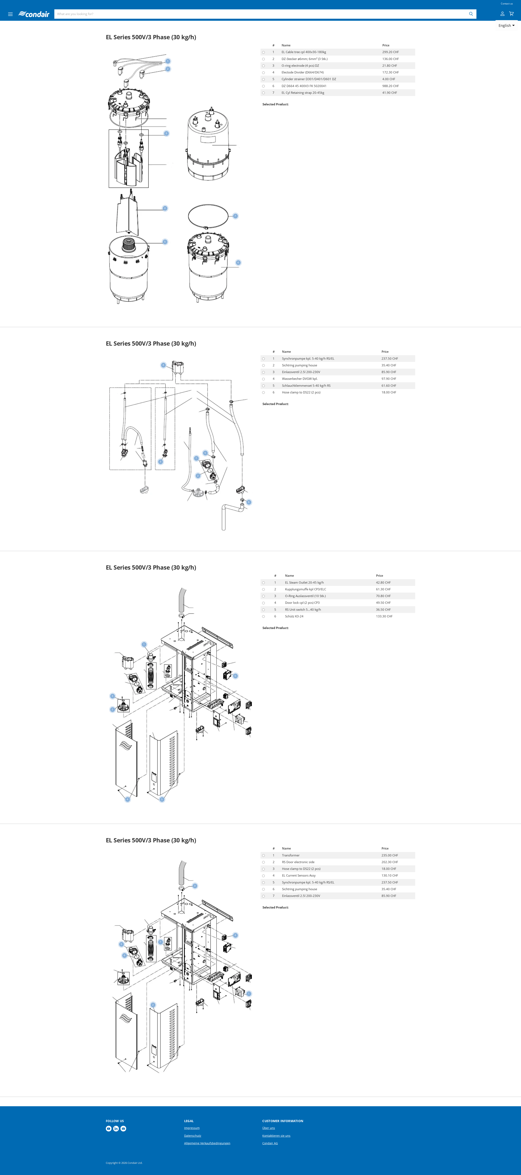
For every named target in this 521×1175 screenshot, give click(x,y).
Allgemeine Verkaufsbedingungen (207, 1143)
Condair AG (270, 1143)
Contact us (507, 3)
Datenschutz (192, 1136)
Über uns (268, 1128)
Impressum (192, 1128)
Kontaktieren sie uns (276, 1136)
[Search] (471, 14)
